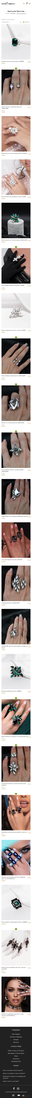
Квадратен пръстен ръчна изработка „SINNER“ (12, 61)
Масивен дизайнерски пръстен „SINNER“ (11, 691)
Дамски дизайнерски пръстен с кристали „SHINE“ (13, 330)
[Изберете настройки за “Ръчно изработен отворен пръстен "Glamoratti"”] (30, 376)
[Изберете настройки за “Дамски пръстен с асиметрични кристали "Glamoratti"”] (30, 107)
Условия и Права (16, 1046)
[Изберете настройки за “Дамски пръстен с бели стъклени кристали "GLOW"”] (30, 154)
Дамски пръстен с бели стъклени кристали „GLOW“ (14, 153)
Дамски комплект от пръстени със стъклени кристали (14, 736)
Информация (16, 1030)
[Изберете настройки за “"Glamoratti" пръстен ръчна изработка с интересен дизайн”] (30, 646)
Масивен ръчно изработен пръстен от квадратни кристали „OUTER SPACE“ (13, 878)
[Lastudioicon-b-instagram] (18, 1088)
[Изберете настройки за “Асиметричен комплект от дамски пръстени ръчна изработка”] (30, 784)
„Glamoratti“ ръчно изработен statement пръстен (14, 516)
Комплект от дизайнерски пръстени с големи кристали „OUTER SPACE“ (12, 1014)
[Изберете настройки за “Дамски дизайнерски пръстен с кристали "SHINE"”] (30, 331)
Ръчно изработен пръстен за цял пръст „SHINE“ (12, 285)
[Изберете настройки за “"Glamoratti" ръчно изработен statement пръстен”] (30, 517)
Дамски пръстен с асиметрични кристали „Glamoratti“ (11, 107)
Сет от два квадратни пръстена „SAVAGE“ (11, 559)
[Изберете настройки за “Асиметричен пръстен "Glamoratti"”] (30, 603)
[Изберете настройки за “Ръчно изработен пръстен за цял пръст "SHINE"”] (30, 286)
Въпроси (16, 1065)
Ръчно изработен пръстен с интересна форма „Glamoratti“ (12, 470)
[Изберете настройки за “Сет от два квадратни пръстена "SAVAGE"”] (30, 560)
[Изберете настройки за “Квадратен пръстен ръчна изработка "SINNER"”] (30, 62)
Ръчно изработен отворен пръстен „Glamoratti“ (13, 376)
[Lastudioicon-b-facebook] (14, 1088)
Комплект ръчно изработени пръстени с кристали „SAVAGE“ (13, 968)
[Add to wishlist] (28, 62)
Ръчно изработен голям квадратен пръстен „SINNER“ (14, 922)
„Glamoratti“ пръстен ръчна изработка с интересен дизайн (14, 647)
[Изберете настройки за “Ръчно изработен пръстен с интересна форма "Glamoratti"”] (30, 470)
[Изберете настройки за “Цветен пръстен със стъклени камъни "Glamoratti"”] (30, 240)
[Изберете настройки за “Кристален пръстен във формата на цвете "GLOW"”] (30, 197)
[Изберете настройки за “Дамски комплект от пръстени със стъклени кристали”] (30, 737)
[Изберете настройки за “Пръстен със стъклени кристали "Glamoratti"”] (30, 423)
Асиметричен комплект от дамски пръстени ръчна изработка (13, 784)
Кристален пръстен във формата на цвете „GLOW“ (13, 196)
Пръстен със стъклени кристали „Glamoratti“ (12, 423)
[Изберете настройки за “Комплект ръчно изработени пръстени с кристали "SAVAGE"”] (30, 968)
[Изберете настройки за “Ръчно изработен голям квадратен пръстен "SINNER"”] (30, 922)
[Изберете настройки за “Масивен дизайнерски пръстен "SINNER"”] (30, 691)
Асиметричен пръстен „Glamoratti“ (10, 603)
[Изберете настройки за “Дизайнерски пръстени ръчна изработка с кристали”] (30, 832)
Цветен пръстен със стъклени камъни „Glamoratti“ (14, 240)
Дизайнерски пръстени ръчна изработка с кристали (14, 832)
